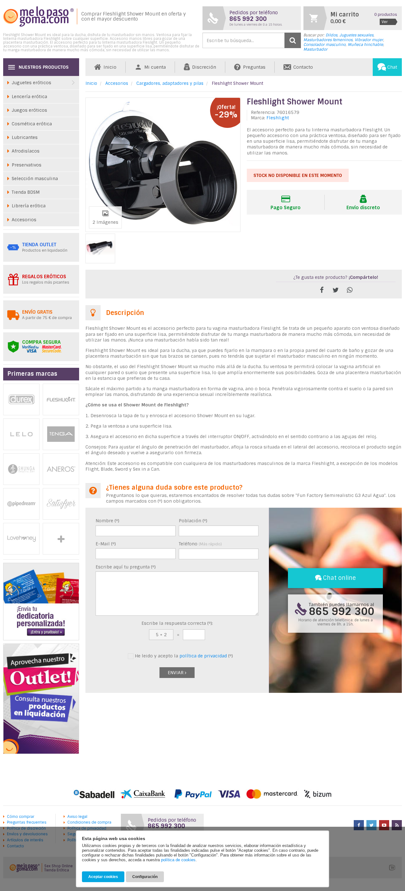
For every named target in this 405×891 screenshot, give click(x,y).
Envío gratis (37, 312)
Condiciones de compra (89, 822)
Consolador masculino (324, 44)
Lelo (21, 434)
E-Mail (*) (106, 544)
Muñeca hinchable (365, 44)
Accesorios (116, 83)
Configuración (145, 877)
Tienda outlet (39, 245)
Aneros (61, 469)
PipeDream (21, 504)
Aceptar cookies (103, 877)
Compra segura (41, 342)
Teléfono (200, 544)
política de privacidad (203, 656)
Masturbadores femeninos (327, 39)
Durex (21, 399)
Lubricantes (25, 137)
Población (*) (193, 521)
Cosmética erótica (32, 124)
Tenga (61, 434)
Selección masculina (35, 178)
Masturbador (315, 49)
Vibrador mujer (369, 39)
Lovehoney (21, 539)
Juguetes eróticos (31, 82)
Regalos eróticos (44, 276)
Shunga (21, 469)
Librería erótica (29, 206)
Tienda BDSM (26, 192)
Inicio (91, 83)
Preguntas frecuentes (27, 822)
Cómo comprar (20, 816)
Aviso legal (77, 816)
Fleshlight (277, 118)
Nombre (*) (107, 521)
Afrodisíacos (26, 151)
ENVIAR (176, 672)
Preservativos (26, 165)
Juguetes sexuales (356, 35)
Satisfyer (61, 504)
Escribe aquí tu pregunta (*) (126, 567)
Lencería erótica (29, 96)
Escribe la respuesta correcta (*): (177, 623)
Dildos (331, 35)
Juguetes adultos (61, 539)
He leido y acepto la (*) (183, 656)
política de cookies (178, 859)
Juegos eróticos (29, 110)
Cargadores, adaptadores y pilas (169, 83)
